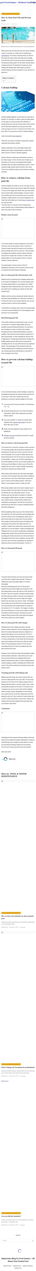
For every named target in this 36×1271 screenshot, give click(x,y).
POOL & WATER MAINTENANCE (10, 13)
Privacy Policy (7, 1266)
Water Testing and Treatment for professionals (17, 1067)
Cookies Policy (17, 1266)
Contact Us (18, 1268)
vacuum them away (19, 422)
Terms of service (27, 1266)
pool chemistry (17, 136)
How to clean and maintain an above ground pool (17, 917)
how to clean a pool (28, 200)
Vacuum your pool (9, 435)
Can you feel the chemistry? (11, 1216)
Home (2, 46)
